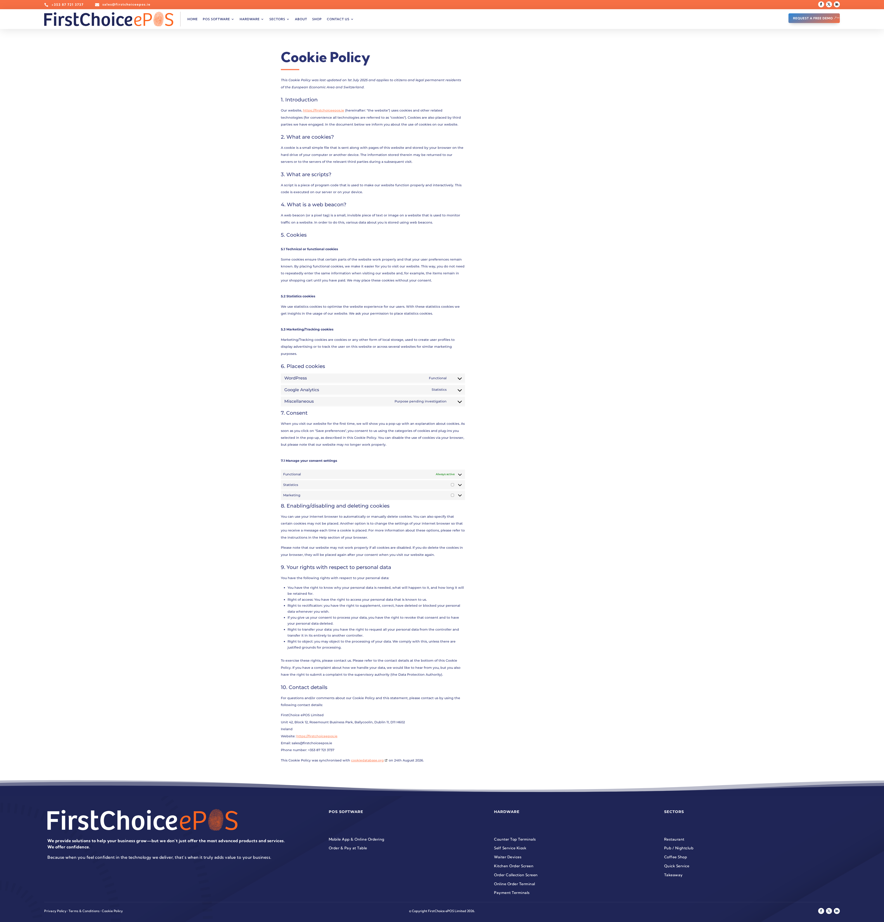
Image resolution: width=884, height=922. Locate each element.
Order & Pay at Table (348, 848)
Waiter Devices (507, 857)
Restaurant (674, 839)
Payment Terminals (512, 892)
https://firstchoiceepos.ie (323, 110)
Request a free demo (813, 18)
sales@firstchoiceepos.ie (126, 4)
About (301, 19)
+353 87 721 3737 (68, 5)
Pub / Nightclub (679, 848)
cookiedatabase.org (367, 760)
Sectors (277, 19)
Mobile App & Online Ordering (356, 839)
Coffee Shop (675, 857)
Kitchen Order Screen (513, 866)
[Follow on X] (829, 4)
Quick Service (676, 866)
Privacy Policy (55, 911)
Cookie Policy (112, 911)
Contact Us (338, 19)
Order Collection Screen (516, 875)
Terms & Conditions (84, 911)
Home (192, 19)
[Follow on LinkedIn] (837, 4)
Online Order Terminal (514, 884)
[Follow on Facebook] (821, 4)
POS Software (216, 19)
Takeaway (673, 875)
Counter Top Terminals (515, 839)
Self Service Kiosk (510, 848)
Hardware (250, 19)
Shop (317, 19)
